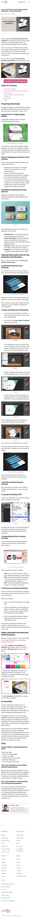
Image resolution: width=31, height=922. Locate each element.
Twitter (3, 859)
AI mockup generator (12, 638)
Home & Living (5, 840)
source (15, 340)
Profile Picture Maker (7, 892)
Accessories (4, 838)
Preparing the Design (10, 89)
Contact (18, 870)
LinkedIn (3, 862)
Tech (2, 843)
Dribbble (3, 873)
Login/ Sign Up (21, 2)
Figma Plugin (19, 838)
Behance (3, 870)
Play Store (19, 846)
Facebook (4, 865)
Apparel (3, 835)
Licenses (18, 868)
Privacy (18, 862)
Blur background (5, 886)
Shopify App (19, 835)
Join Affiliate (19, 876)
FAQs (5, 100)
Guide (13, 14)
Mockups (23, 647)
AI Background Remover (8, 884)
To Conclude (7, 98)
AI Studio (3, 852)
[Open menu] (29, 2)
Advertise (19, 873)
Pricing (18, 840)
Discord (3, 876)
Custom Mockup (5, 849)
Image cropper (5, 895)
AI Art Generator (5, 898)
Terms (18, 859)
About (18, 865)
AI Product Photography (8, 900)
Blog (17, 843)
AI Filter (3, 889)
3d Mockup (4, 846)
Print (25, 649)
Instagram (4, 868)
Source (15, 225)
